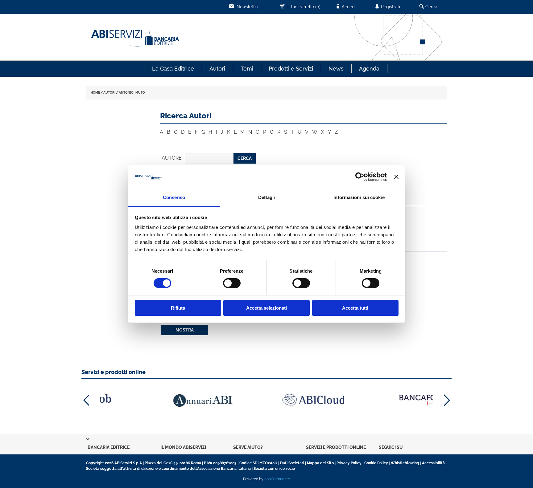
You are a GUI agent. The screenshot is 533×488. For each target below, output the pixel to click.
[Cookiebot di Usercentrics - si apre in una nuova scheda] (360, 176)
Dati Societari (292, 463)
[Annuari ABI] (155, 400)
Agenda (369, 68)
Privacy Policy (349, 463)
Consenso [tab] (174, 197)
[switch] (232, 283)
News (336, 68)
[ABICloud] (266, 400)
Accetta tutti (355, 308)
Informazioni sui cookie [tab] (358, 197)
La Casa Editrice (173, 68)
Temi (247, 68)
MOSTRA (185, 329)
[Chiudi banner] (396, 177)
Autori (217, 68)
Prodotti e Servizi (291, 68)
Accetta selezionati (266, 308)
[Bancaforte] (377, 400)
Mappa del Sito (320, 463)
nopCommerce (277, 479)
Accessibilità (433, 463)
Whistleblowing (405, 463)
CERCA (245, 158)
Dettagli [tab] (266, 197)
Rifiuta (178, 308)
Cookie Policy (376, 463)
